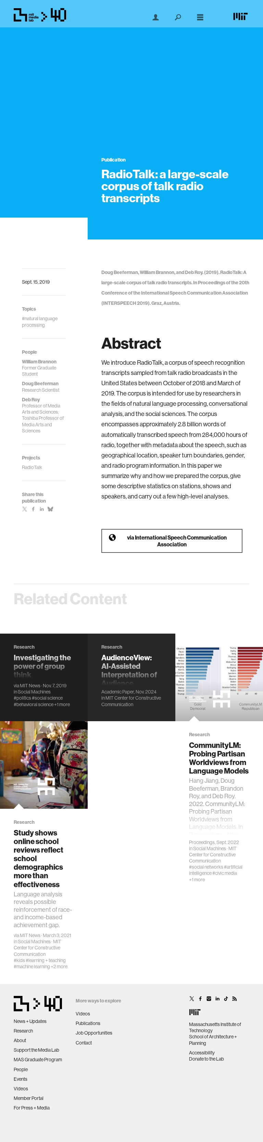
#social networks (206, 867)
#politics (22, 698)
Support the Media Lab (36, 1050)
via (177, 541)
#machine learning (32, 966)
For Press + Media (32, 1108)
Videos (21, 1089)
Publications (88, 1023)
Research (23, 1031)
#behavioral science (33, 704)
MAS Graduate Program (38, 1059)
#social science (47, 698)
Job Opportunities (94, 1033)
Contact (84, 1043)
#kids (19, 960)
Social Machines (34, 692)
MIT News (30, 686)
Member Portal (28, 1098)
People (21, 1069)
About (20, 1040)
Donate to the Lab (206, 1059)
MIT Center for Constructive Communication (131, 701)
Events (20, 1079)
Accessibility (202, 1053)
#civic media (224, 873)
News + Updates (30, 1021)
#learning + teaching (46, 960)
